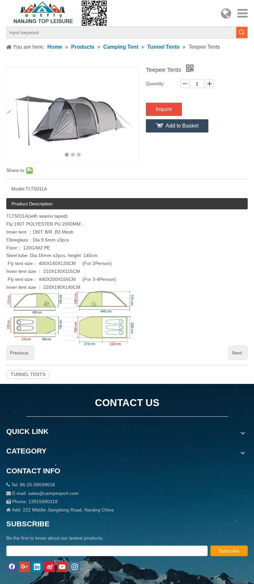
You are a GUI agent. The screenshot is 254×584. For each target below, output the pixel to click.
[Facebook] (12, 566)
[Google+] (24, 566)
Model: (18, 188)
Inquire (164, 109)
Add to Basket (182, 126)
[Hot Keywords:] (241, 32)
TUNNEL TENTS (28, 374)
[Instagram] (74, 566)
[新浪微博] (49, 566)
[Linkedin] (37, 566)
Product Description (32, 203)
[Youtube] (62, 566)
